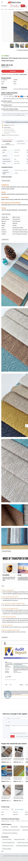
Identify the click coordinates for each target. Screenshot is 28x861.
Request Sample (23, 74)
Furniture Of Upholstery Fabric (8, 842)
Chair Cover (15, 812)
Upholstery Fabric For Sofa (22, 842)
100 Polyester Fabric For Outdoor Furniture (11, 830)
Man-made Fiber (14, 826)
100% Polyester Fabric (19, 9)
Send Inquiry (13, 71)
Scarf (2, 812)
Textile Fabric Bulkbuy (6, 848)
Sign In (3, 135)
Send (12, 736)
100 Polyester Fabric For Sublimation (9, 833)
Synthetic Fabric (11, 9)
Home (2, 9)
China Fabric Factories (6, 839)
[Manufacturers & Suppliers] (14, 2)
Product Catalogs (19, 809)
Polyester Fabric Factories (19, 839)
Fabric (2, 814)
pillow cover (15, 814)
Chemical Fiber (5, 826)
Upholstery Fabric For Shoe (7, 845)
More (2, 851)
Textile (6, 9)
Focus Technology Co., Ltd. (16, 855)
